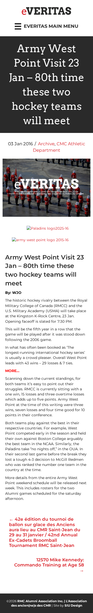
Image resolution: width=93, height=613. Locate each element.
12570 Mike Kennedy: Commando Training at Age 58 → (49, 565)
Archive (46, 143)
